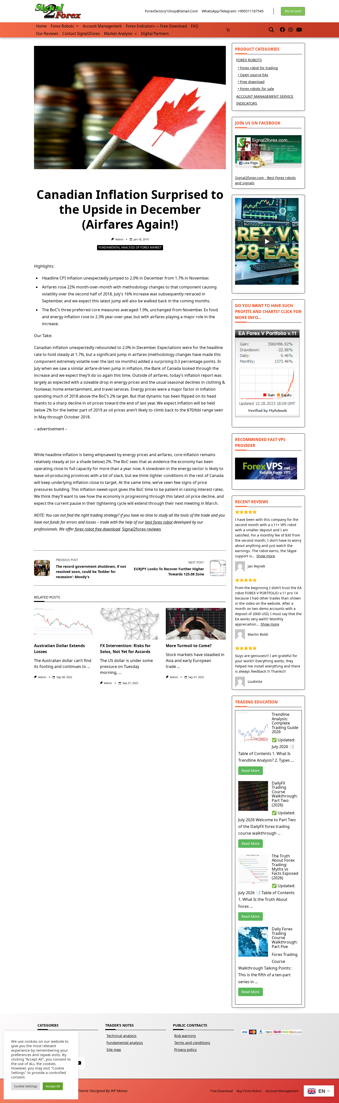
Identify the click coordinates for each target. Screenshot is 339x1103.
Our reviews (47, 33)
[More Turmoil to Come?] (196, 624)
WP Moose (119, 1090)
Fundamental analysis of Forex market (130, 247)
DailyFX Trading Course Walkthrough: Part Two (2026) (285, 794)
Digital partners (155, 33)
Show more (265, 556)
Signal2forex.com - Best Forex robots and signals (265, 180)
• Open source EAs (253, 74)
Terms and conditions (192, 1042)
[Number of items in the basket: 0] (228, 30)
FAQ (194, 26)
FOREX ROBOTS (249, 60)
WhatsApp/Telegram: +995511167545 (233, 11)
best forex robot (158, 522)
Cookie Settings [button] (25, 1086)
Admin (119, 239)
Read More (250, 770)
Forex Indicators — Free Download (156, 26)
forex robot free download (97, 529)
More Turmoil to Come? (189, 645)
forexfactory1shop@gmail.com (171, 11)
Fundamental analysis (124, 1042)
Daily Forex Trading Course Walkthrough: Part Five (285, 937)
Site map (113, 1049)
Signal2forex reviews (141, 529)
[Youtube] (299, 29)
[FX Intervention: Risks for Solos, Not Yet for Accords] (130, 624)
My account (293, 11)
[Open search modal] (271, 30)
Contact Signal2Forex (81, 33)
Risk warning (185, 1035)
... (88, 666)
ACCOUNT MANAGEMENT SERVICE (264, 96)
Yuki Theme (79, 1090)
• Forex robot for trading (258, 67)
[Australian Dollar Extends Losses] (64, 624)
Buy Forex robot (249, 1091)
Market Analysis (118, 33)
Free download (221, 1091)
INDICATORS (246, 103)
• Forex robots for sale (256, 88)
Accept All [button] (53, 1086)
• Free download (251, 81)
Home (41, 26)
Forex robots (62, 26)
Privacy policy (185, 1049)
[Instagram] (290, 29)
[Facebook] (282, 29)
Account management (102, 26)
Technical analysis (121, 1035)
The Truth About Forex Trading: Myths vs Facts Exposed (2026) (285, 867)
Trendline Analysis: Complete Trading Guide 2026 (285, 723)
